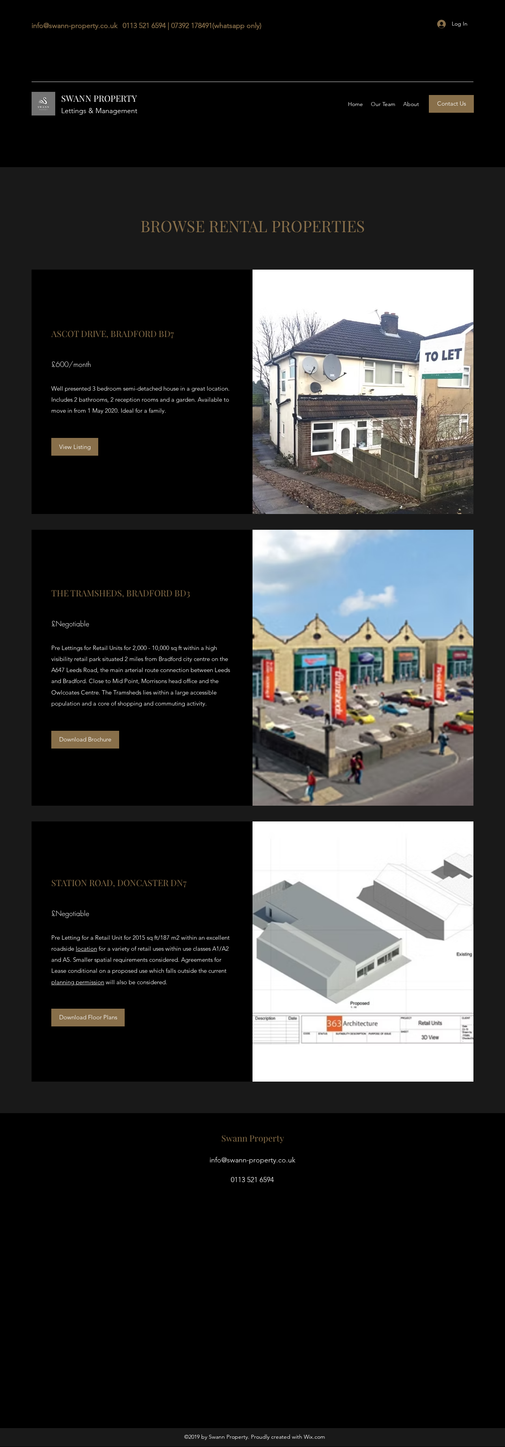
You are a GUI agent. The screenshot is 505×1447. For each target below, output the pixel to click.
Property (267, 1138)
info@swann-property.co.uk (75, 25)
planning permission (77, 982)
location (86, 948)
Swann (235, 1138)
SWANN (77, 98)
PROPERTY (115, 98)
